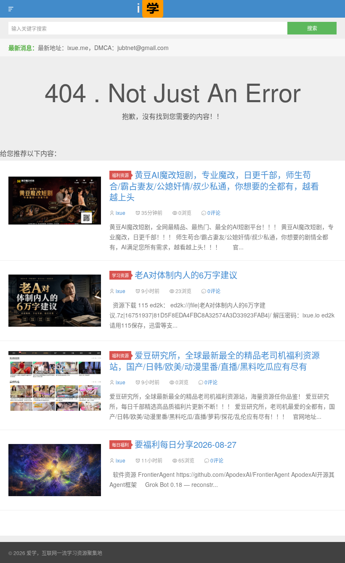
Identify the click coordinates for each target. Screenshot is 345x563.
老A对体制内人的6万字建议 (186, 275)
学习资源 (120, 275)
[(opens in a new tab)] (54, 200)
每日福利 (120, 444)
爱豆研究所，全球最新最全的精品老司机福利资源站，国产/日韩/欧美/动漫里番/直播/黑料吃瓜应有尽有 (214, 361)
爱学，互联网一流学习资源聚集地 (172, 9)
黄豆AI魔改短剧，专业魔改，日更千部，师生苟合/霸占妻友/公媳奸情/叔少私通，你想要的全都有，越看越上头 (214, 186)
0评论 (213, 212)
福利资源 (120, 175)
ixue (120, 212)
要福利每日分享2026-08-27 (185, 444)
